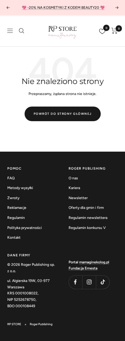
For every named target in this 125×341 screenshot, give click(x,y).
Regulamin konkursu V (87, 228)
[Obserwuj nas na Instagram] (89, 282)
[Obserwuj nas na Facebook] (75, 282)
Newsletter (78, 198)
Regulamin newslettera (88, 218)
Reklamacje (16, 208)
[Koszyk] (114, 31)
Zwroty (13, 198)
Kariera (74, 188)
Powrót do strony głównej (63, 114)
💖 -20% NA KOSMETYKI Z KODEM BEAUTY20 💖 (63, 7)
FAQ (11, 178)
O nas (73, 178)
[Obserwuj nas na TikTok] (103, 282)
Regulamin (16, 218)
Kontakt (14, 237)
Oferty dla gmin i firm (86, 208)
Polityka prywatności (24, 228)
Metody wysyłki (20, 188)
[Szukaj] (21, 30)
